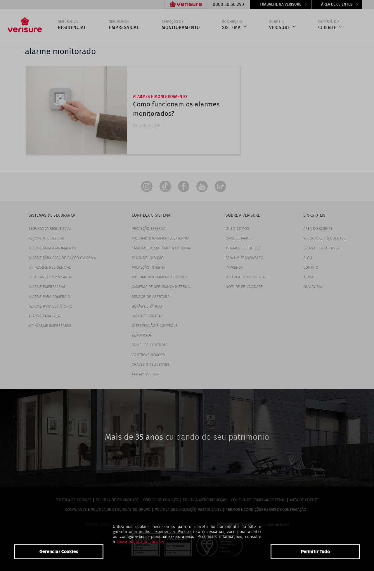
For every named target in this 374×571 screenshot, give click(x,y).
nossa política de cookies (140, 542)
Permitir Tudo (315, 551)
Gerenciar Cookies (58, 551)
